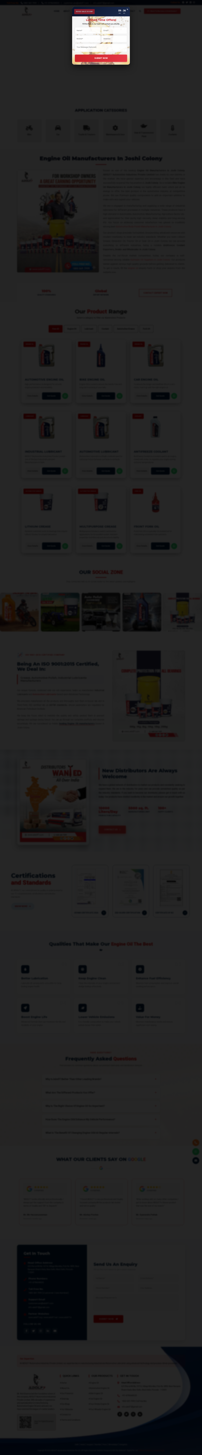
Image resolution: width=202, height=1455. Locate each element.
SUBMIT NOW (101, 58)
